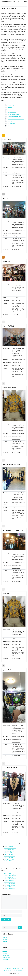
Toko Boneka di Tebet (9, 849)
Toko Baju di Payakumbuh (10, 875)
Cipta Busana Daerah (13, 125)
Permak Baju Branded (13, 114)
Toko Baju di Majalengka (9, 885)
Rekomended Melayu (19, 970)
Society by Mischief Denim (14, 116)
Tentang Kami (5, 959)
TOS (3, 961)
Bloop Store (11, 109)
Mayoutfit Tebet (12, 112)
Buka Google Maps (16, 173)
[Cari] (20, 927)
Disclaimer (5, 953)
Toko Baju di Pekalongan (9, 882)
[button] (19, 1)
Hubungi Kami (6, 955)
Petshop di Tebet (8, 860)
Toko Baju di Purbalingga (9, 886)
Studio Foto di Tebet (8, 854)
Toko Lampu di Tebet (9, 852)
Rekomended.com (8, 1)
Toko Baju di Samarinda (9, 883)
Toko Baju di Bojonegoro (9, 888)
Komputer (5, 939)
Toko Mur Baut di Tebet (9, 856)
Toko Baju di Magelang (9, 880)
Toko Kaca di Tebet (8, 857)
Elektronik (5, 941)
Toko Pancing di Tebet (9, 859)
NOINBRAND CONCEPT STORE (16, 119)
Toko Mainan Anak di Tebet (10, 848)
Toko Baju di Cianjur (8, 877)
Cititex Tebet (11, 105)
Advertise (5, 951)
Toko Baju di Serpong (9, 873)
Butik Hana (10, 121)
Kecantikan (5, 937)
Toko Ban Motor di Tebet (9, 851)
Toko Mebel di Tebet (8, 846)
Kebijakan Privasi (6, 957)
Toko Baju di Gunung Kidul (10, 878)
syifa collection (11, 123)
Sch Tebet (10, 107)
